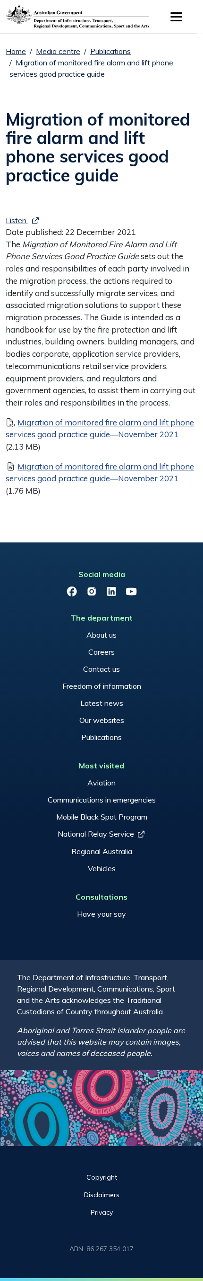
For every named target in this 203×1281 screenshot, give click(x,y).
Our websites (101, 720)
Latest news (101, 703)
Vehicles (102, 868)
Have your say (101, 914)
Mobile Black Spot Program (101, 816)
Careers (101, 652)
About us (101, 635)
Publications (110, 51)
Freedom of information (101, 686)
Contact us (101, 669)
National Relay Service (96, 834)
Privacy (102, 1212)
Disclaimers (101, 1195)
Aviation (101, 782)
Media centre (58, 51)
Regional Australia (101, 851)
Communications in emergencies (102, 799)
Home (16, 51)
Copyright (101, 1177)
